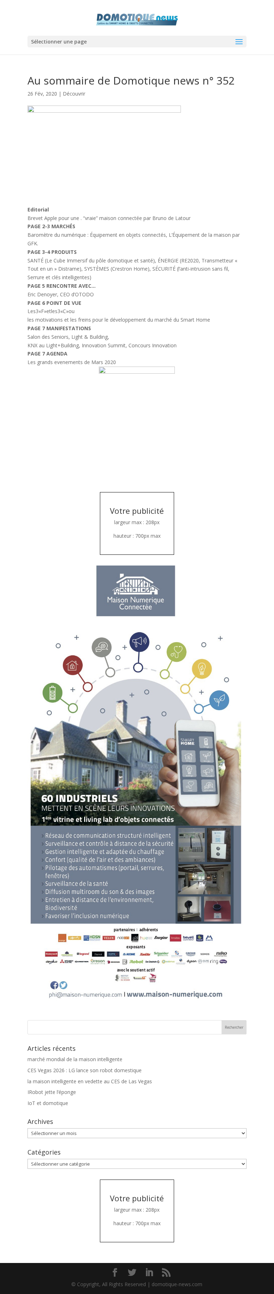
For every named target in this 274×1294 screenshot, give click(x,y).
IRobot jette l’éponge (51, 1092)
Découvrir (74, 93)
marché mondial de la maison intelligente (74, 1059)
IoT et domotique (47, 1103)
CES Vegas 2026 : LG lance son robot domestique (84, 1070)
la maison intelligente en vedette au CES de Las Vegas (89, 1081)
